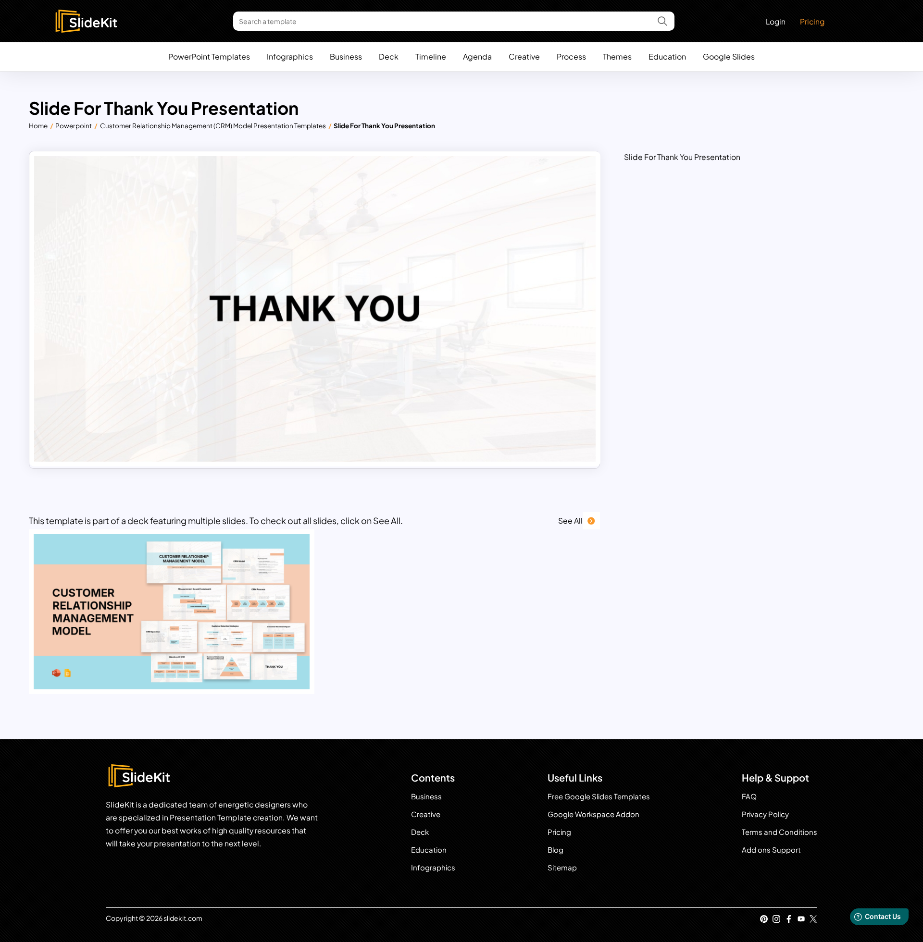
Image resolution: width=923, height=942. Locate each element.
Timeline (430, 56)
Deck (389, 56)
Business (346, 56)
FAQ (749, 796)
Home (38, 126)
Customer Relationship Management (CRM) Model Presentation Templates (213, 126)
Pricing (812, 21)
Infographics (290, 56)
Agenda (477, 56)
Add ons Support (771, 849)
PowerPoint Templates (209, 56)
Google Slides (729, 56)
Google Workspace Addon (593, 814)
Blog (555, 849)
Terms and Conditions (779, 831)
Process (571, 56)
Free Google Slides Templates (599, 796)
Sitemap (562, 867)
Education (667, 56)
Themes (617, 56)
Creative (524, 56)
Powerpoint (73, 126)
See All (570, 520)
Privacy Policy (765, 814)
